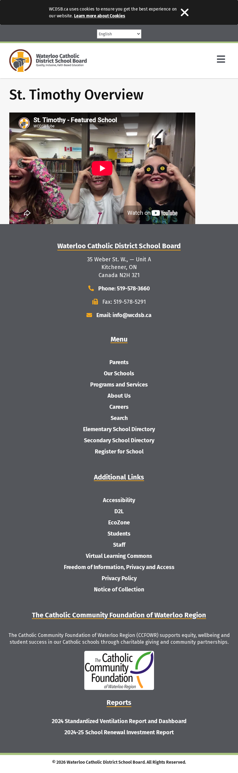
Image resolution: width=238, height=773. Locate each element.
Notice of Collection (119, 589)
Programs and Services (119, 384)
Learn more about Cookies (99, 15)
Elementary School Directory (119, 429)
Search (119, 418)
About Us (119, 395)
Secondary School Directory (119, 440)
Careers (119, 407)
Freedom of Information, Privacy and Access (119, 567)
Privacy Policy (119, 578)
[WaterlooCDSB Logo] (48, 52)
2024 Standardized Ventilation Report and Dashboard (119, 721)
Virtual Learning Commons (119, 556)
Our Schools (119, 373)
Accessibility (119, 500)
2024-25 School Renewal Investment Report (119, 732)
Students (119, 533)
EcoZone (119, 522)
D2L (119, 511)
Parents (119, 362)
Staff (119, 544)
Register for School (119, 451)
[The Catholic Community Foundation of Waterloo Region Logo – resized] (119, 653)
